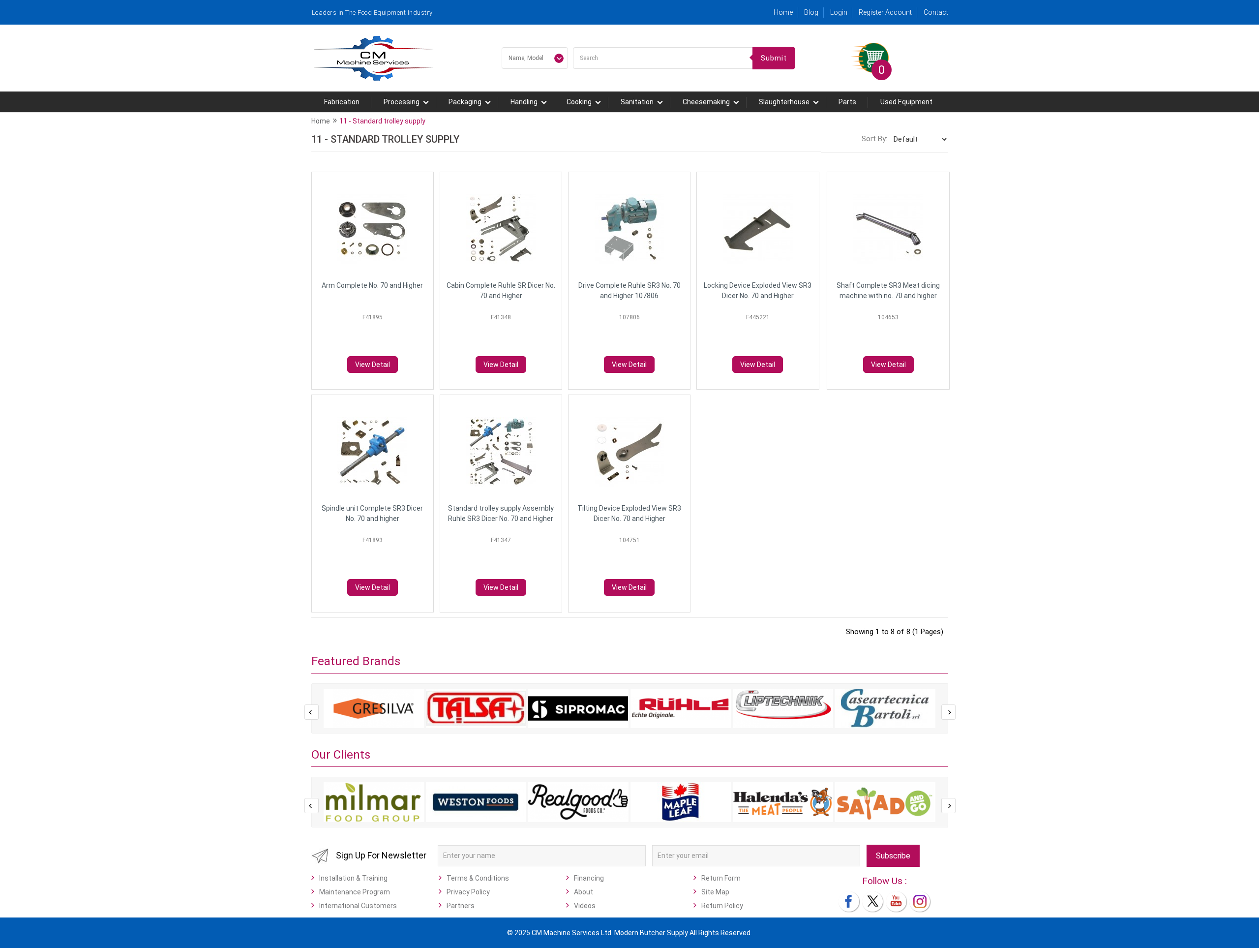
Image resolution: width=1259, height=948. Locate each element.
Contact (936, 12)
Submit (774, 58)
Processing (402, 102)
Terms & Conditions (478, 878)
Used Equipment (906, 102)
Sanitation (637, 102)
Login (838, 12)
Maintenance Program (354, 892)
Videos (585, 906)
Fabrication (342, 102)
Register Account (885, 12)
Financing (589, 878)
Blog (811, 12)
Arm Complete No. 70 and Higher (372, 285)
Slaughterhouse (784, 102)
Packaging (465, 102)
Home (783, 12)
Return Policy (722, 906)
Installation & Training (353, 878)
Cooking (579, 102)
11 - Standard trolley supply (382, 121)
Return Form (721, 878)
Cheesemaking (706, 102)
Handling (524, 102)
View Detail (372, 364)
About (583, 892)
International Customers (358, 906)
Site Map (715, 892)
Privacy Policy (468, 892)
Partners (461, 906)
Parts (847, 102)
